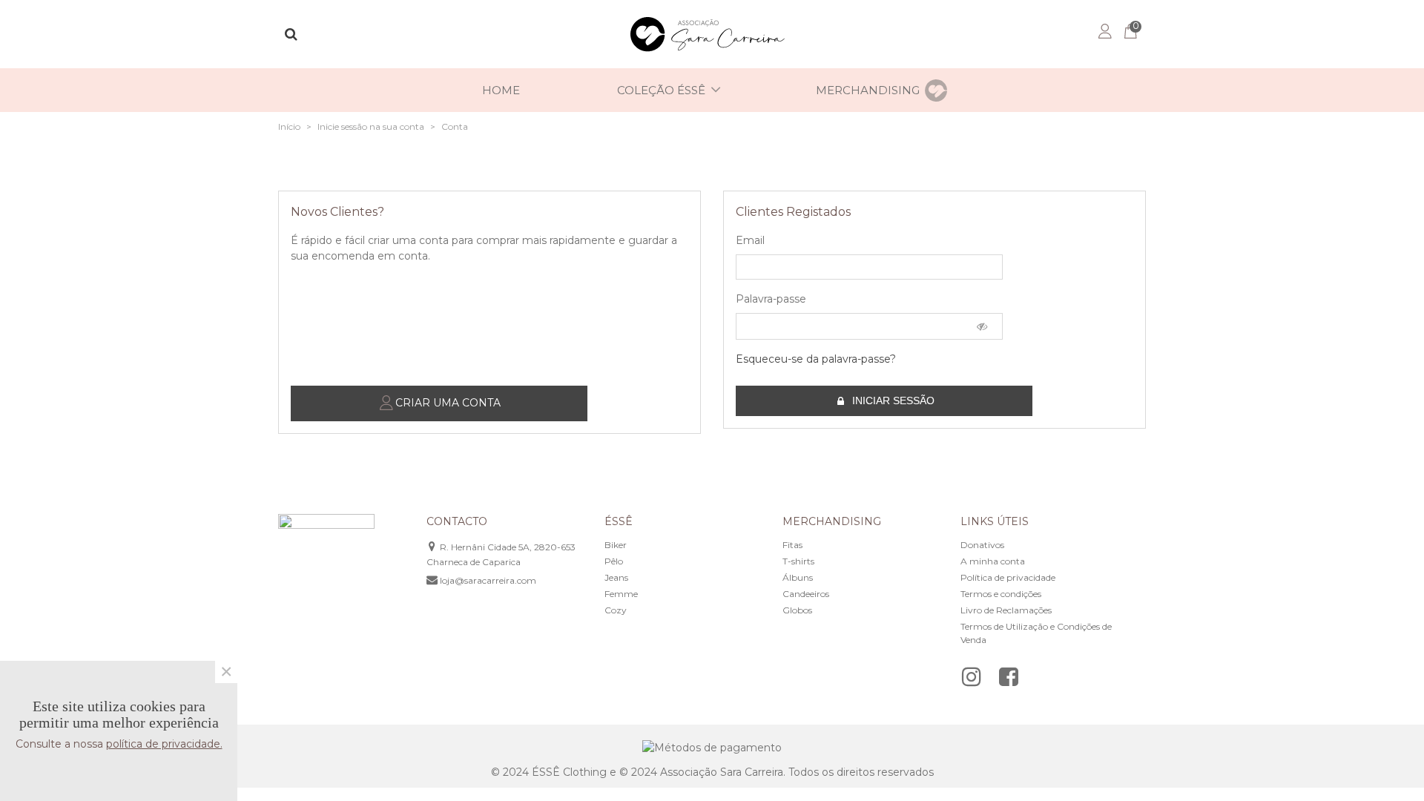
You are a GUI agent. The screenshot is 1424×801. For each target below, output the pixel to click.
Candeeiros (805, 593)
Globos (797, 610)
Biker (615, 544)
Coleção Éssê (661, 90)
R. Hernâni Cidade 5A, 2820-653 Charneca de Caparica (501, 554)
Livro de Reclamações (1006, 610)
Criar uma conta (446, 402)
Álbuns (797, 577)
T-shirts (798, 561)
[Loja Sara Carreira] (712, 34)
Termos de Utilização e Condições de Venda (1036, 633)
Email (750, 240)
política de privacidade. (164, 744)
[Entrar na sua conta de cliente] (1104, 34)
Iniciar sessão (891, 400)
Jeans (616, 577)
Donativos (982, 544)
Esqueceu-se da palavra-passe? (816, 359)
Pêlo (613, 561)
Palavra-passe (771, 299)
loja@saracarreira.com (488, 580)
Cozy (615, 610)
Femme (621, 593)
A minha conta (992, 561)
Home (501, 90)
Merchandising (868, 90)
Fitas (792, 544)
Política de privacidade (1007, 577)
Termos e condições (1000, 593)
